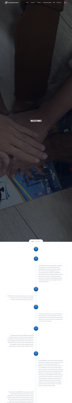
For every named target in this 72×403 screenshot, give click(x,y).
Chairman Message (47, 2)
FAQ (54, 2)
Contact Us (59, 2)
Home (27, 2)
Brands (39, 2)
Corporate (32, 2)
